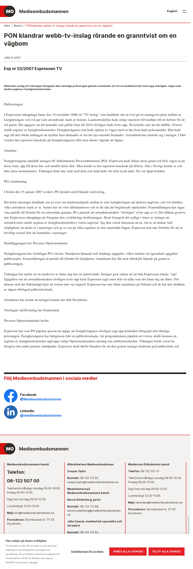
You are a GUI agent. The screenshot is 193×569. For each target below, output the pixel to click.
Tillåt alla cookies (166, 551)
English (172, 11)
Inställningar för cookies (87, 551)
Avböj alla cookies (128, 551)
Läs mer (34, 562)
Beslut (18, 25)
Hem (7, 25)
